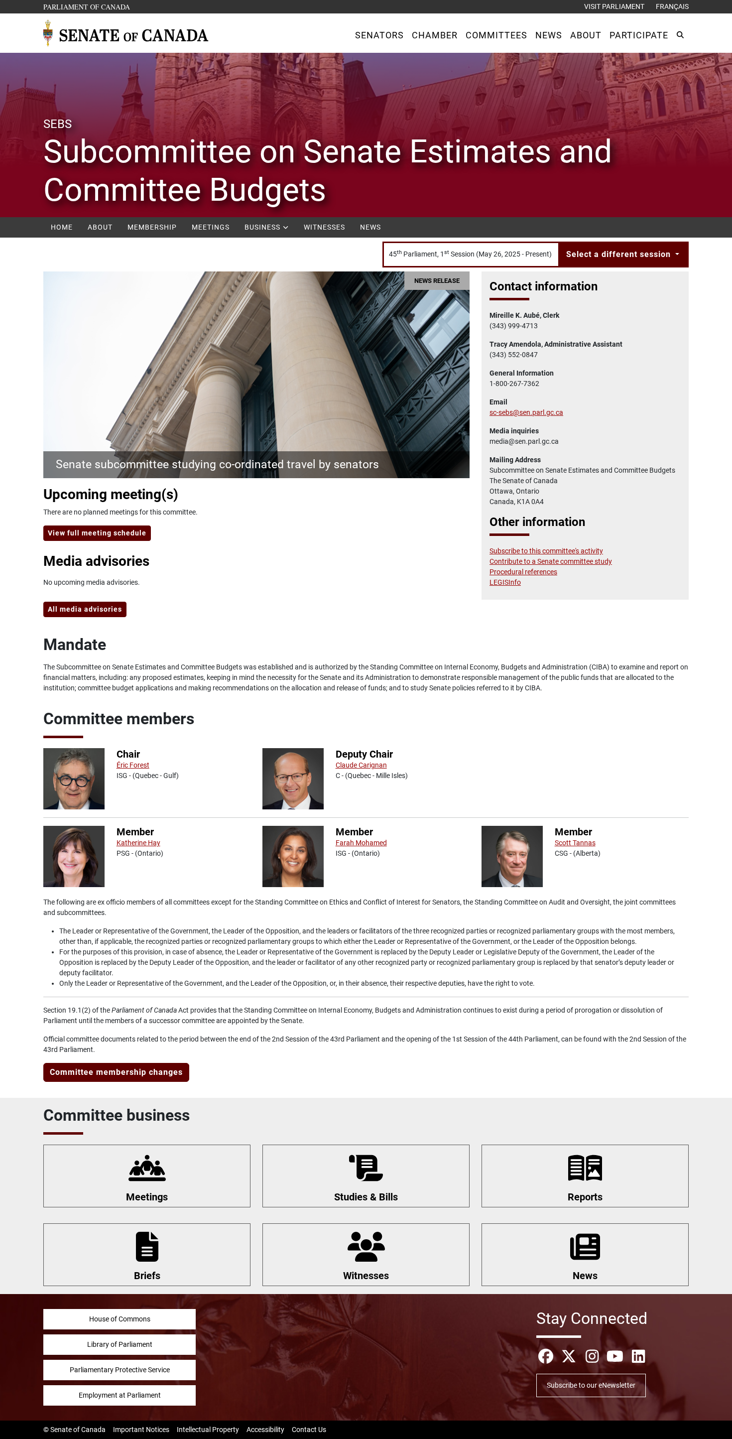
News (370, 227)
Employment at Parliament (120, 1395)
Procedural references (523, 572)
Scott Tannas (575, 843)
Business (263, 227)
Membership (152, 227)
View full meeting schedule (97, 533)
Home (62, 227)
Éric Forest (133, 765)
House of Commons (119, 1319)
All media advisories (85, 609)
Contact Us (309, 1430)
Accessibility (265, 1430)
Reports (585, 1197)
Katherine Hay (138, 843)
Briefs (147, 1276)
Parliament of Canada (87, 6)
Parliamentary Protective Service (120, 1370)
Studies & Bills (366, 1197)
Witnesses (324, 227)
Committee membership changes (116, 1072)
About (100, 227)
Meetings (211, 227)
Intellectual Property (208, 1430)
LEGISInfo (505, 582)
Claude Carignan (361, 765)
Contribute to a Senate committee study (550, 561)
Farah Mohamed (361, 843)
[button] (379, 35)
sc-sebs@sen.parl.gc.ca (526, 412)
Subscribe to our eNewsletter (591, 1385)
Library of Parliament (119, 1344)
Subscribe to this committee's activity (546, 551)
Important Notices (141, 1430)
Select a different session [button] (619, 254)
